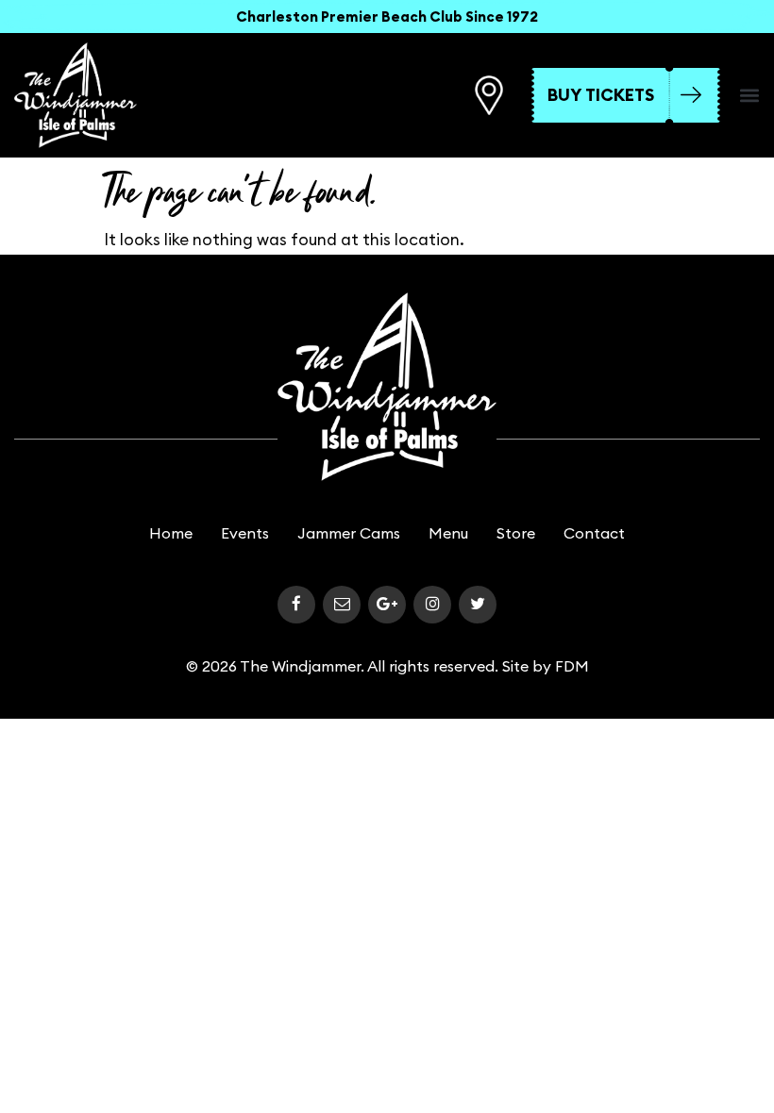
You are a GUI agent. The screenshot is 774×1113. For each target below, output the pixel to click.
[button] (749, 95)
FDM (572, 665)
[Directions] (489, 95)
